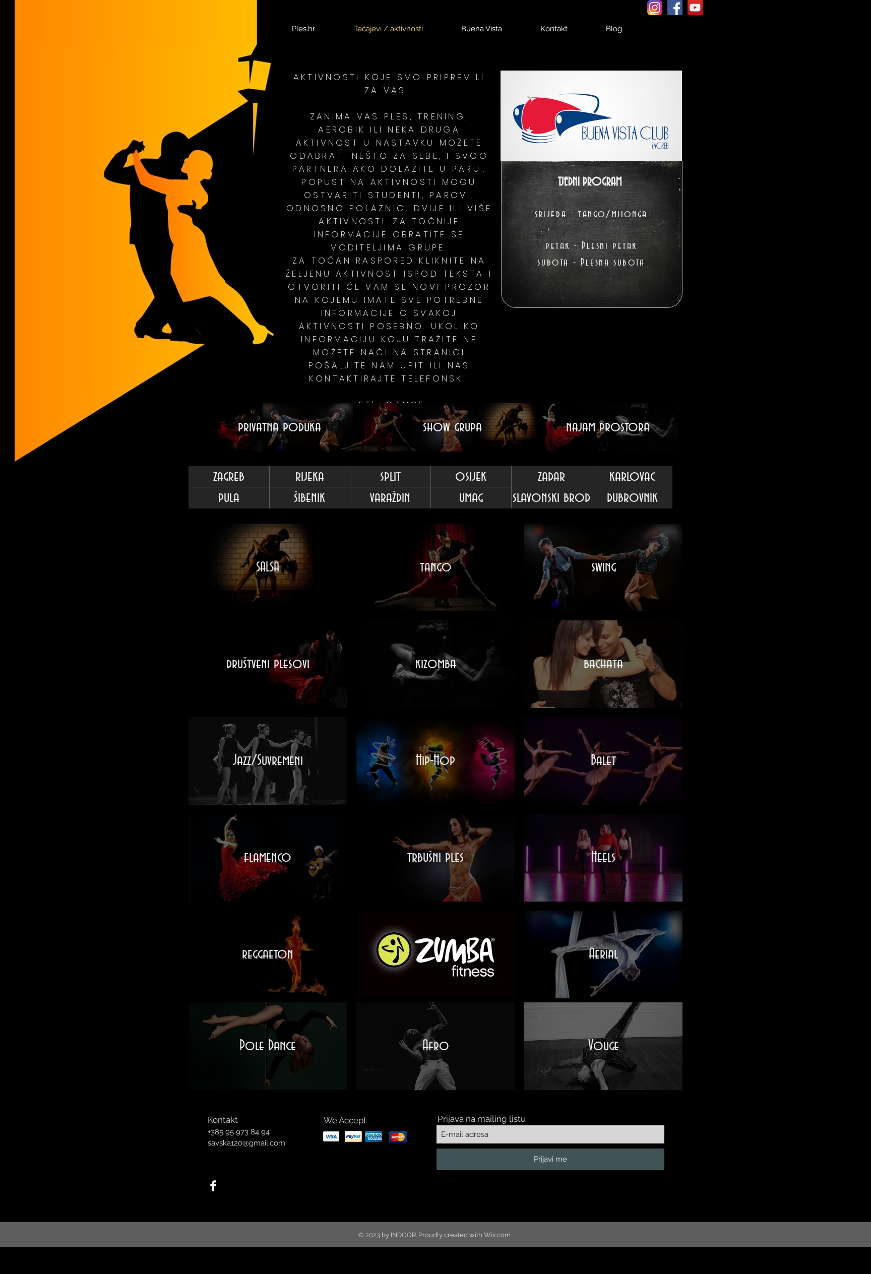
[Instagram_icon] (654, 7)
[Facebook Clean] (213, 1185)
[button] (229, 497)
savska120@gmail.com (246, 1143)
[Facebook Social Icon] (674, 7)
